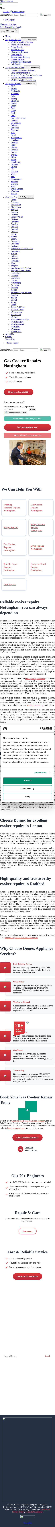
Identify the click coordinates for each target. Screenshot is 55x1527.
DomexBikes (5, 1318)
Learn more (27, 1231)
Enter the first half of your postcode (19, 406)
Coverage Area (11, 197)
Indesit (13, 159)
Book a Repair (18, 11)
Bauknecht (15, 91)
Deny (27, 796)
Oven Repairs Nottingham (37, 547)
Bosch (13, 106)
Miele (13, 174)
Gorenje (14, 142)
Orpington (15, 285)
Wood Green (16, 331)
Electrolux (15, 130)
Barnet (13, 200)
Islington (14, 266)
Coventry (15, 222)
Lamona (14, 164)
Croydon (14, 226)
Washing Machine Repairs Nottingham (12, 507)
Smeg (13, 186)
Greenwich (15, 241)
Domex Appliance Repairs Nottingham (21, 937)
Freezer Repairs (17, 49)
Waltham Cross (17, 309)
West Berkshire (17, 322)
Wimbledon (15, 329)
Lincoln (14, 280)
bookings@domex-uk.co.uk (16, 1378)
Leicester (14, 275)
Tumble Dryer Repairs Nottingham (10, 567)
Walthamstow (16, 312)
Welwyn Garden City (20, 319)
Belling (14, 98)
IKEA (13, 157)
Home (8, 36)
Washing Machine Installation (23, 80)
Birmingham (16, 207)
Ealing (13, 234)
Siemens (14, 184)
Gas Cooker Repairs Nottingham (9, 547)
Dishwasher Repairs (19, 52)
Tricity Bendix (17, 189)
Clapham (14, 219)
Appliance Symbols (8, 1347)
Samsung (14, 181)
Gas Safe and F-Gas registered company (28, 1121)
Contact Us (10, 339)
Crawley (14, 224)
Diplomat (15, 128)
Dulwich (14, 231)
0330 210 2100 (11, 1384)
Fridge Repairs (17, 47)
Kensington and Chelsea (21, 268)
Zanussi (14, 194)
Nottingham (16, 283)
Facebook (5, 1401)
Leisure (14, 167)
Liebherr (14, 172)
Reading (14, 288)
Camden (14, 214)
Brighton (14, 209)
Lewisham (15, 278)
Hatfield (14, 256)
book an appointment (16, 1128)
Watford (14, 317)
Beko (13, 96)
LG (12, 169)
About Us (9, 334)
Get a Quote (5, 27)
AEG (13, 86)
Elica (13, 132)
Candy (13, 110)
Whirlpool (15, 191)
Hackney (14, 246)
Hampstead (15, 251)
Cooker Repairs (17, 59)
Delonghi (15, 125)
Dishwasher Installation (20, 73)
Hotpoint (14, 150)
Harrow (14, 253)
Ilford (13, 263)
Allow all (27, 781)
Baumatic (15, 93)
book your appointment (35, 678)
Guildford (15, 244)
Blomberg (15, 101)
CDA (13, 115)
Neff (13, 176)
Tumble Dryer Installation (21, 78)
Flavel (13, 135)
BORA (14, 103)
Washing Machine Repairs (22, 42)
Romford (14, 295)
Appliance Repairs (13, 39)
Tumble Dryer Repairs (20, 57)
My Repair (9, 20)
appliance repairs (34, 705)
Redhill (14, 290)
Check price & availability (18, 392)
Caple (13, 113)
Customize (26, 789)
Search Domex (6, 15)
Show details (40, 772)
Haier (13, 145)
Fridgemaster (16, 137)
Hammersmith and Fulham (22, 248)
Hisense (14, 147)
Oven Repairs (16, 54)
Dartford (14, 229)
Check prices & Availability (27, 1137)
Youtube (4, 1407)
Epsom (14, 239)
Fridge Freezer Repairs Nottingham (38, 527)
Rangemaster (16, 179)
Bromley (14, 212)
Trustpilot (27, 1523)
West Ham (15, 327)
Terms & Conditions (33, 1512)
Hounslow (15, 261)
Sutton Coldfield (18, 307)
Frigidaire (15, 140)
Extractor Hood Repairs (21, 62)
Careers (8, 336)
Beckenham (16, 204)
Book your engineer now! (27, 427)
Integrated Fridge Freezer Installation (26, 75)
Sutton (13, 305)
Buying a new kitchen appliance (13, 1343)
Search (47, 1356)
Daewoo (14, 120)
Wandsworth (16, 314)
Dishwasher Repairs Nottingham (36, 507)
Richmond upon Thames (21, 292)
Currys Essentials (18, 118)
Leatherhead (16, 273)
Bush (13, 108)
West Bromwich (17, 324)
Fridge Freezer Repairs (20, 45)
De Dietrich (16, 123)
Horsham (14, 258)
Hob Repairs (16, 64)
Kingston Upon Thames (21, 270)
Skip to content (6, 1)
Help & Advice (6, 1340)
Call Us (6, 11)
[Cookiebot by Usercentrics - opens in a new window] (40, 728)
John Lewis (15, 162)
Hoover (14, 152)
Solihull (14, 300)
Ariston (14, 89)
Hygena (14, 154)
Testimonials (5, 1311)
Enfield (14, 236)
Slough (14, 297)
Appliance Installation (14, 67)
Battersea (14, 202)
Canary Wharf (17, 217)
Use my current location (16, 413)
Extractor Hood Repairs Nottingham (38, 567)
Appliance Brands (13, 83)
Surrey (13, 302)
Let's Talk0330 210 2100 (31, 1149)
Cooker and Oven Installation (23, 70)
